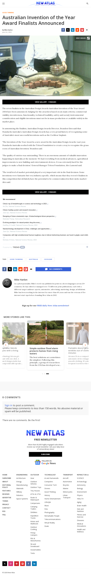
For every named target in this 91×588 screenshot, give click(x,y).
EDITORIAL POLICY (6, 486)
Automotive (67, 481)
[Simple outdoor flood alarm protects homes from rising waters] (45, 332)
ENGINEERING (21, 475)
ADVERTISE (6, 497)
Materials (19, 488)
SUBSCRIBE (6, 478)
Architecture (21, 478)
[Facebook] (63, 30)
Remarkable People (51, 516)
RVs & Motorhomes (35, 539)
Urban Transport (67, 496)
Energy (19, 481)
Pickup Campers (33, 534)
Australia (33, 259)
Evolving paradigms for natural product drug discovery (21, 222)
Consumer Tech (50, 485)
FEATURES (6, 491)
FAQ (4, 515)
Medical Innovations (81, 525)
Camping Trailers (33, 508)
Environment (82, 492)
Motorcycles (67, 492)
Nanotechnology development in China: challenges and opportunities (26, 229)
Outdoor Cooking (33, 528)
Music (46, 505)
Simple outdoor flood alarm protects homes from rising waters (44, 351)
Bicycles (66, 485)
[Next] (85, 345)
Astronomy (81, 485)
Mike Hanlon (20, 279)
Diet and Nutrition (80, 510)
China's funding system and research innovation (19, 210)
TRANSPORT (68, 475)
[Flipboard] (82, 30)
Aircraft (65, 478)
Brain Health (81, 505)
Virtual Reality (49, 523)
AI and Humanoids (51, 478)
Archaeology (82, 481)
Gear (32, 478)
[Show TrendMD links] (87, 247)
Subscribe (45, 454)
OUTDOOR (34, 475)
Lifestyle (47, 502)
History (47, 495)
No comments (55, 269)
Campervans (35, 503)
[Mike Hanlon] (7, 283)
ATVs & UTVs (35, 494)
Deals (46, 526)
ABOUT (5, 481)
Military (19, 492)
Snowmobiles (35, 550)
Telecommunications (52, 519)
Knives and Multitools (34, 522)
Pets (46, 509)
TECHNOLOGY (50, 475)
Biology (80, 488)
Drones (47, 488)
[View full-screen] (88, 38)
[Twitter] (68, 30)
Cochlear (48, 259)
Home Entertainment (52, 499)
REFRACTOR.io (83, 475)
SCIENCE (80, 478)
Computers (48, 481)
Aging (79, 502)
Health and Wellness (81, 530)
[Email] (87, 30)
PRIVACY (5, 504)
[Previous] (6, 345)
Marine (65, 488)
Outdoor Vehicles (33, 482)
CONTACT (6, 508)
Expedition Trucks (34, 517)
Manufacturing (21, 485)
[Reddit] (77, 30)
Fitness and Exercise (81, 516)
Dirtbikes (33, 512)
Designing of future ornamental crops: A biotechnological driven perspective (28, 216)
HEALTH (80, 499)
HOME (4, 475)
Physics (80, 495)
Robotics (19, 495)
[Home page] (45, 4)
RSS (3, 511)
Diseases (80, 520)
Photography (49, 512)
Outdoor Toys (35, 487)
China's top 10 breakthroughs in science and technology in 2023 (25, 204)
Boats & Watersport (34, 498)
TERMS (5, 501)
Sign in (8, 405)
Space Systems (22, 499)
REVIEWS (5, 494)
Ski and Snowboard (34, 545)
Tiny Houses (35, 491)
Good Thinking (8, 12)
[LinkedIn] (72, 30)
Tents (32, 553)
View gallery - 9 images (45, 102)
